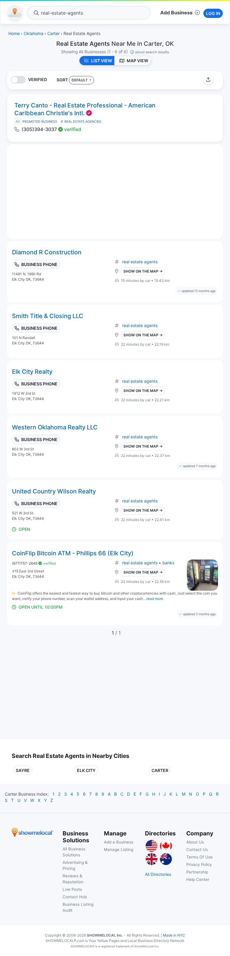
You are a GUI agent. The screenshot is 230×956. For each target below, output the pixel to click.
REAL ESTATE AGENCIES (82, 122)
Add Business (176, 13)
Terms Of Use (199, 857)
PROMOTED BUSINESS (39, 122)
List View (101, 60)
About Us (195, 842)
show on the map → (143, 271)
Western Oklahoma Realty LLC (55, 427)
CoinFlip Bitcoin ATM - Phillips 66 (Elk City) (73, 553)
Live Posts (72, 889)
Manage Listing (118, 849)
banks (168, 562)
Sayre (23, 770)
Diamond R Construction (46, 252)
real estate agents (140, 261)
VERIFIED (37, 79)
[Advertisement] (62, 691)
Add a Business (118, 842)
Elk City (86, 770)
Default (80, 80)
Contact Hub (75, 896)
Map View (137, 60)
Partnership (197, 872)
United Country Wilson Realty (54, 491)
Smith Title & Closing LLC (47, 316)
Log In (213, 13)
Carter (160, 770)
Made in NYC (174, 935)
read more (154, 598)
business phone (39, 264)
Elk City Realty (32, 371)
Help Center (197, 879)
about (152, 52)
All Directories (158, 874)
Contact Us (197, 849)
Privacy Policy (199, 864)
